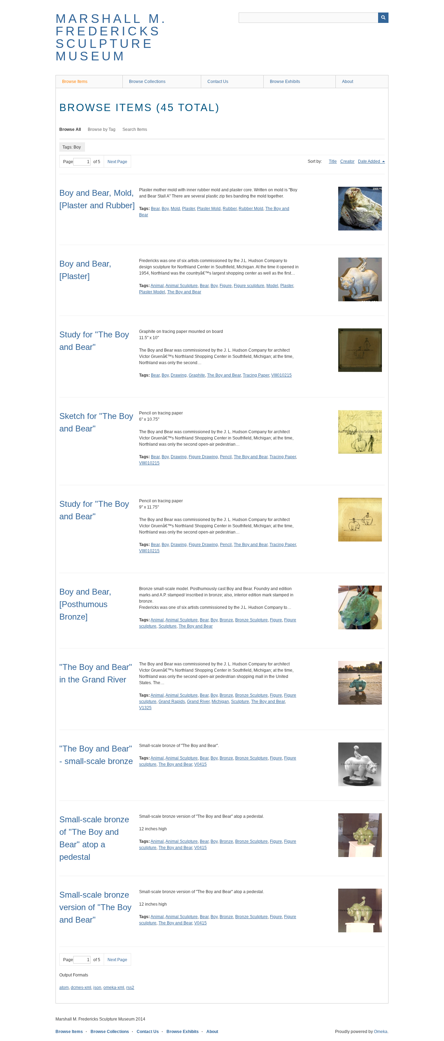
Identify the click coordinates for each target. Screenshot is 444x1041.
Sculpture (168, 626)
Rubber (230, 208)
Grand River (198, 701)
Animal (157, 285)
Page (68, 161)
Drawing (179, 375)
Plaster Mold (209, 208)
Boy (165, 208)
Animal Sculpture (181, 285)
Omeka (380, 1031)
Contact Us (217, 81)
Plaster (188, 208)
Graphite (197, 375)
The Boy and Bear (184, 291)
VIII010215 (281, 375)
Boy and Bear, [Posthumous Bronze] (85, 604)
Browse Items (74, 81)
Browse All (70, 129)
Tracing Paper (256, 375)
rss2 (130, 987)
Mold (175, 208)
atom (64, 987)
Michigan (220, 701)
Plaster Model (152, 291)
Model (272, 285)
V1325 (145, 707)
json (97, 987)
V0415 (200, 764)
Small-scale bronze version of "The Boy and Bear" (95, 907)
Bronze (226, 620)
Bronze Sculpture (251, 620)
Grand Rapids (172, 701)
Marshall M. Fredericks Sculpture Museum (111, 37)
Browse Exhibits (285, 81)
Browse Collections (147, 81)
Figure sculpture (249, 285)
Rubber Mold (251, 208)
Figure (226, 285)
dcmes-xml (81, 987)
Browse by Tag (102, 129)
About (347, 81)
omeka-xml (113, 987)
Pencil (226, 456)
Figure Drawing (203, 456)
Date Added (369, 161)
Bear (155, 208)
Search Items (134, 129)
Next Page (117, 161)
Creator (347, 161)
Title (333, 161)
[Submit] (383, 17)
